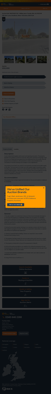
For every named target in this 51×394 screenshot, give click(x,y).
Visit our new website (14, 204)
